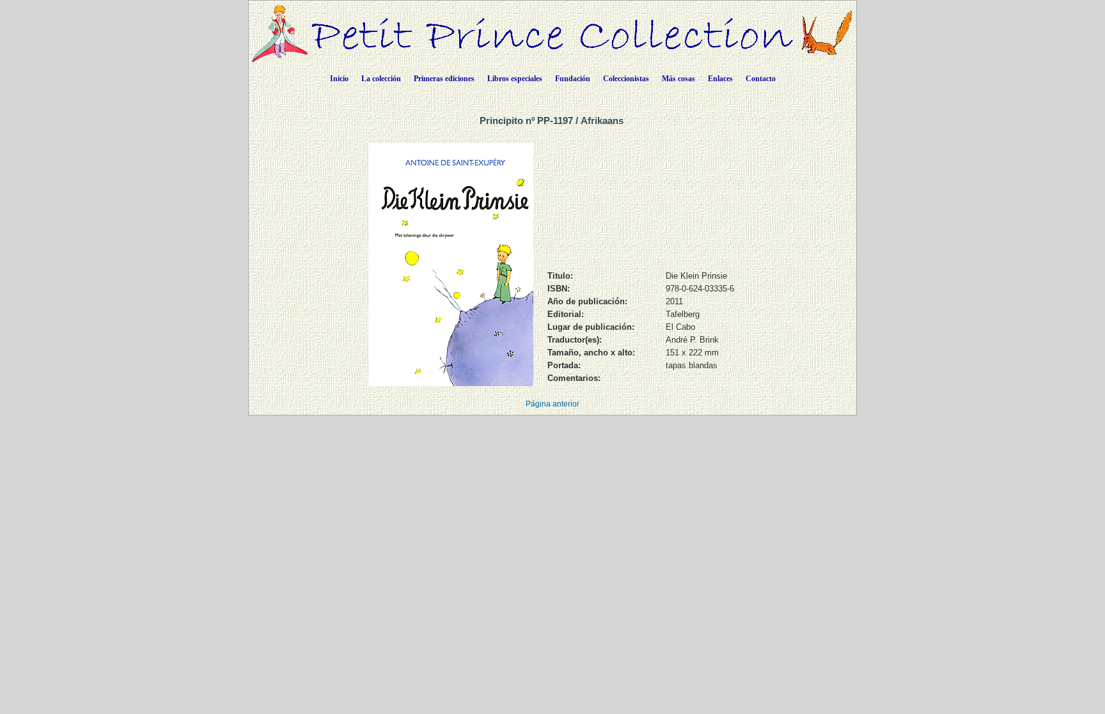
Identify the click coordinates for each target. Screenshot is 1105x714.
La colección (381, 78)
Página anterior (552, 404)
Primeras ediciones (444, 78)
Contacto (761, 78)
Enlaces (720, 78)
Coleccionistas (626, 78)
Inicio (339, 78)
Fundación (572, 78)
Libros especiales (514, 78)
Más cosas (678, 78)
